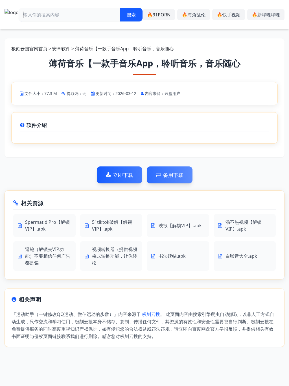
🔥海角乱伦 (193, 15)
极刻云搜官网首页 (29, 48)
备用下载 (173, 175)
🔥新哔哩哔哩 (266, 15)
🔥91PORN (158, 15)
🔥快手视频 (228, 15)
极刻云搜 (151, 314)
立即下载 (123, 175)
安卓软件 (61, 48)
